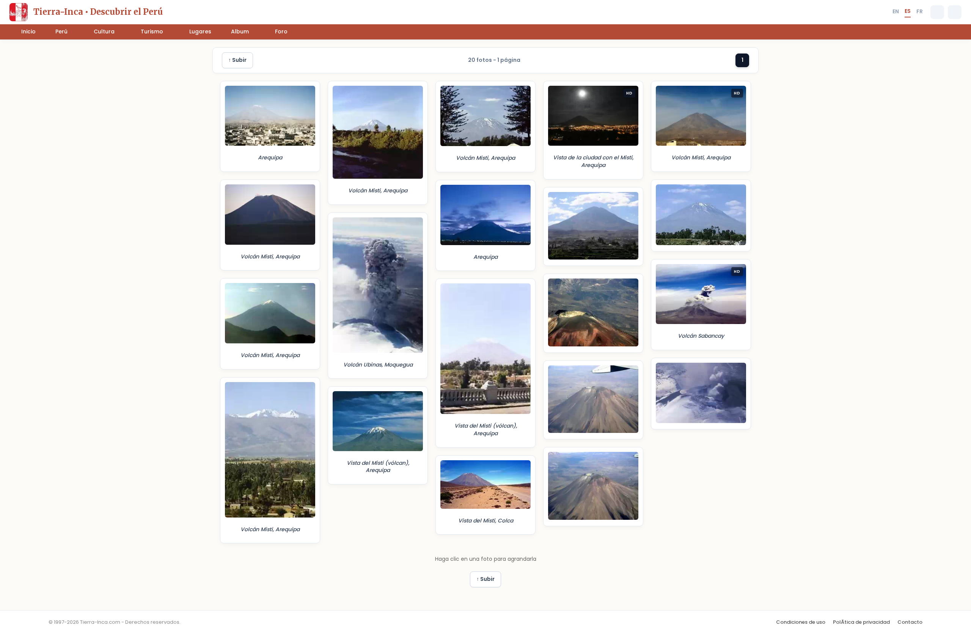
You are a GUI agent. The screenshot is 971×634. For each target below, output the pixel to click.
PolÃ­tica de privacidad (861, 622)
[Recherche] (937, 12)
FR (919, 11)
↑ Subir (237, 60)
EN (895, 11)
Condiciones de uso (800, 622)
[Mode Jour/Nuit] (955, 12)
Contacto (909, 622)
